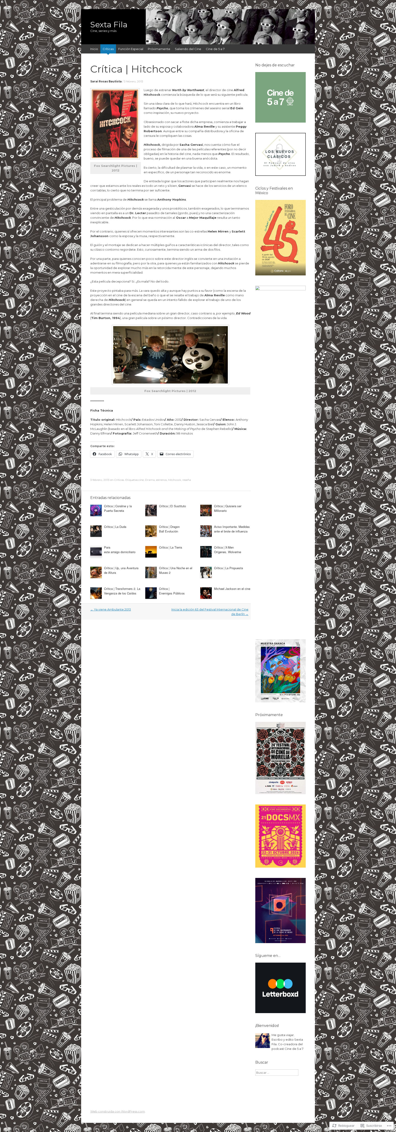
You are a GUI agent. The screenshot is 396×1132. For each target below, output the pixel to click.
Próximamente (159, 49)
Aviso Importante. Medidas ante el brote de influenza (232, 528)
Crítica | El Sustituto (173, 506)
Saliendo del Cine (188, 49)
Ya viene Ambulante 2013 (110, 609)
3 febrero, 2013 (133, 81)
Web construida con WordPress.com (117, 1111)
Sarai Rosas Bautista (106, 81)
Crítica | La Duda (115, 526)
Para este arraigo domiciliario (119, 549)
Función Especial (130, 49)
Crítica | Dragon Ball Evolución (169, 528)
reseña (186, 480)
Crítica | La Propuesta (228, 568)
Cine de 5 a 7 (215, 49)
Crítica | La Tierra (170, 547)
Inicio (94, 49)
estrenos (161, 480)
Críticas (108, 49)
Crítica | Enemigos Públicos (172, 590)
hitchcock (174, 480)
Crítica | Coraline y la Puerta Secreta (118, 508)
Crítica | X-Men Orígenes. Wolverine (227, 549)
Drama (150, 480)
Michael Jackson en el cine (232, 588)
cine (141, 480)
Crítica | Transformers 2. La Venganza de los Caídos (122, 590)
